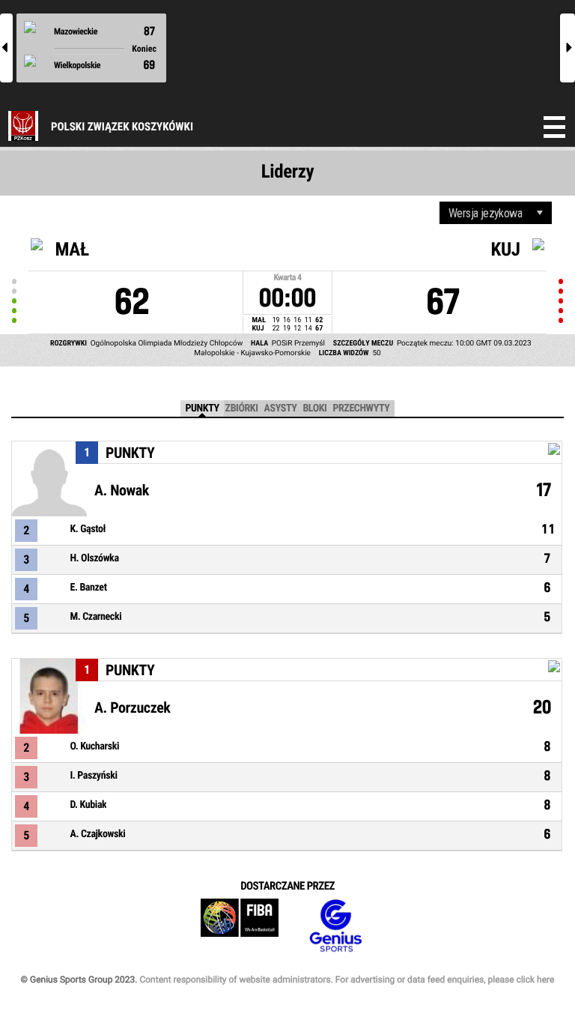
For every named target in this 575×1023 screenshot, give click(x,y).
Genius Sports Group (335, 926)
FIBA (240, 926)
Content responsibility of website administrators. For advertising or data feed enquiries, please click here (346, 979)
